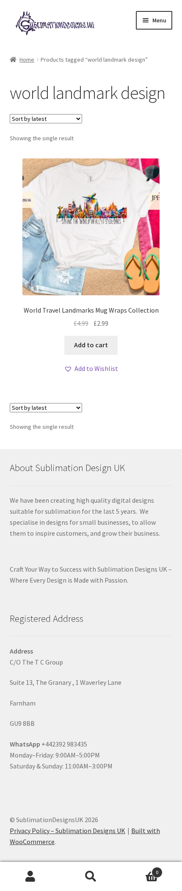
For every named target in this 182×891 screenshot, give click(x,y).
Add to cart (91, 345)
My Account (30, 876)
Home (26, 59)
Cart (140, 869)
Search (91, 876)
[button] (91, 368)
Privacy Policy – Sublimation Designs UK (67, 830)
